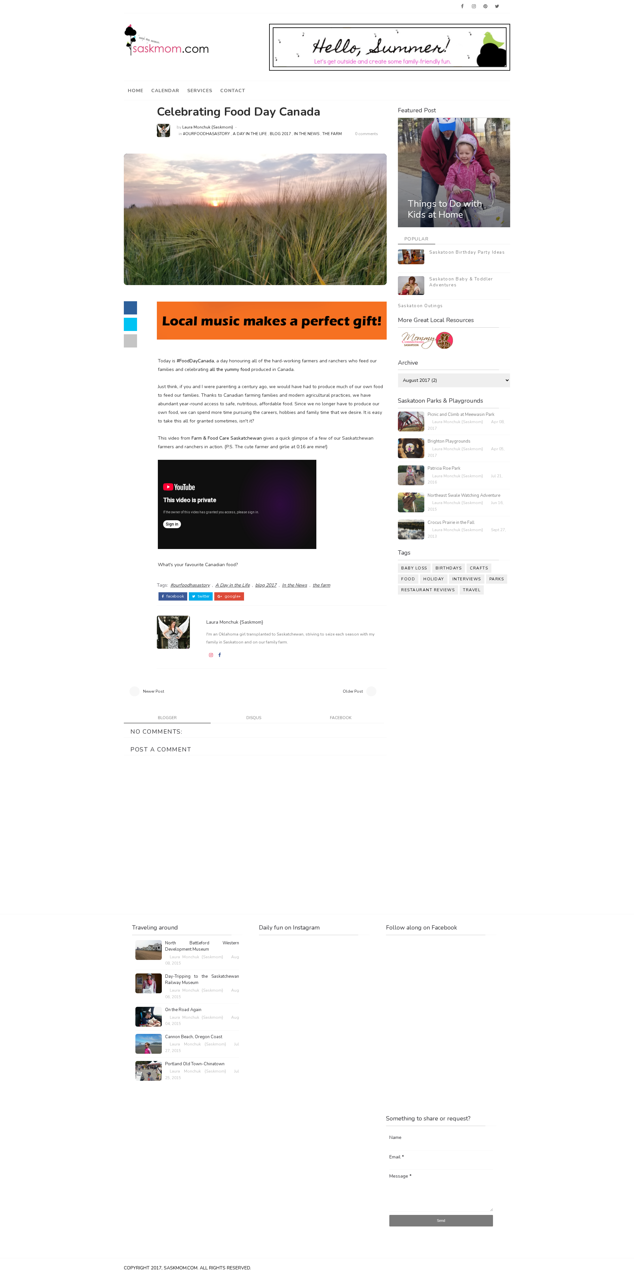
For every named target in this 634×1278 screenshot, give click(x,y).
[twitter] (497, 7)
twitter (203, 596)
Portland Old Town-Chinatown (195, 1064)
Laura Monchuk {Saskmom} (207, 127)
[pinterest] (485, 7)
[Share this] (130, 307)
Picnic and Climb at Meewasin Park (461, 415)
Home (135, 91)
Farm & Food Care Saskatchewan (226, 438)
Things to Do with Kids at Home (445, 209)
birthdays (449, 568)
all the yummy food (229, 369)
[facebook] (462, 7)
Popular (417, 239)
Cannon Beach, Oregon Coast (193, 1037)
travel (471, 590)
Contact (232, 91)
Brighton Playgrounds (449, 441)
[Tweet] (130, 324)
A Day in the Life (250, 133)
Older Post (353, 691)
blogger (167, 717)
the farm (332, 133)
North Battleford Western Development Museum (202, 946)
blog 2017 (280, 133)
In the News (306, 133)
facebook (174, 596)
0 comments (366, 133)
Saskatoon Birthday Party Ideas (467, 252)
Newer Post (153, 691)
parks (496, 579)
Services (199, 91)
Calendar (165, 91)
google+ (232, 596)
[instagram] (474, 7)
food (408, 579)
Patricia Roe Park (444, 468)
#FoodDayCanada (195, 361)
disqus (253, 717)
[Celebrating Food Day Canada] (255, 219)
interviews (466, 579)
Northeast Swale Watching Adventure (464, 495)
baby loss (414, 568)
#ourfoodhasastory (206, 133)
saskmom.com (180, 1268)
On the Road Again (183, 1010)
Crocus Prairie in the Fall (451, 523)
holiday (433, 579)
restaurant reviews (428, 590)
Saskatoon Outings (420, 306)
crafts (479, 568)
